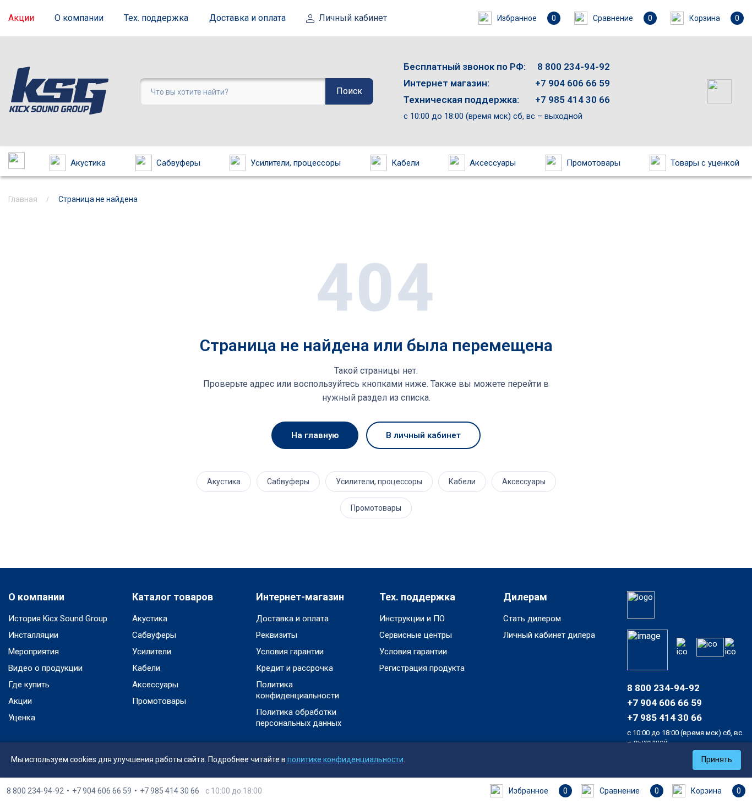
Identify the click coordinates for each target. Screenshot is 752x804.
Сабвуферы (178, 163)
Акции (21, 18)
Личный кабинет (353, 18)
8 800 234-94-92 (573, 66)
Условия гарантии (290, 652)
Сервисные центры (415, 635)
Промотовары (593, 163)
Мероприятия (33, 652)
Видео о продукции (45, 668)
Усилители (151, 652)
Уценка (21, 718)
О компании (79, 18)
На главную (315, 435)
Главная (22, 199)
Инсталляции (33, 635)
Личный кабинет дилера (549, 635)
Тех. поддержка (156, 18)
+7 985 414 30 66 (572, 99)
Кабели (405, 163)
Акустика (88, 163)
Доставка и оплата (247, 18)
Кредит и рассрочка (294, 668)
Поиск (349, 91)
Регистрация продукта (422, 668)
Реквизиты (276, 635)
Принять (716, 759)
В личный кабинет (423, 435)
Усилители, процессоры (295, 163)
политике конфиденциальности (345, 759)
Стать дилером (532, 618)
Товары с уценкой (705, 163)
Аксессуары (493, 163)
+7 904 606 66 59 (572, 83)
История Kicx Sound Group (57, 618)
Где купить (29, 685)
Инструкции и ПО (412, 618)
